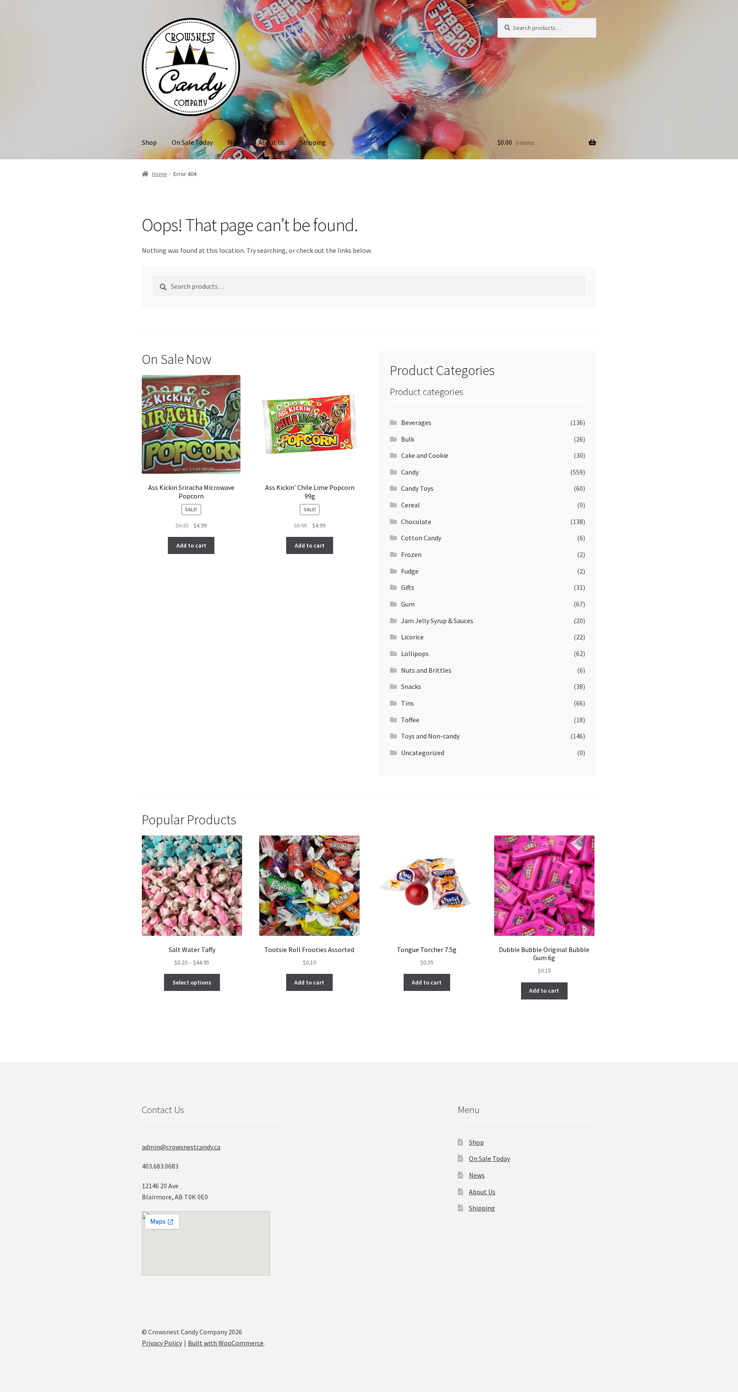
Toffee (410, 719)
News (235, 142)
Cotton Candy (421, 537)
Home (159, 174)
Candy (410, 472)
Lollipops (415, 653)
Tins (407, 703)
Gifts (407, 587)
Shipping (313, 142)
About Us (271, 142)
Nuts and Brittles (426, 670)
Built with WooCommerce (226, 1343)
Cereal (410, 505)
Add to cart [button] (191, 545)
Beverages (416, 422)
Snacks (411, 686)
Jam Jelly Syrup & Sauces (437, 620)
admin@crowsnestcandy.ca (181, 1147)
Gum (408, 604)
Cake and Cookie (424, 455)
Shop (149, 142)
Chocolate (416, 521)
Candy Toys (417, 488)
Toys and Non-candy (430, 736)
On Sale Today (192, 142)
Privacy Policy (162, 1343)
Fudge (410, 571)
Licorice (412, 637)
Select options (192, 982)
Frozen (411, 554)
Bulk (407, 439)
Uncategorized (422, 752)
